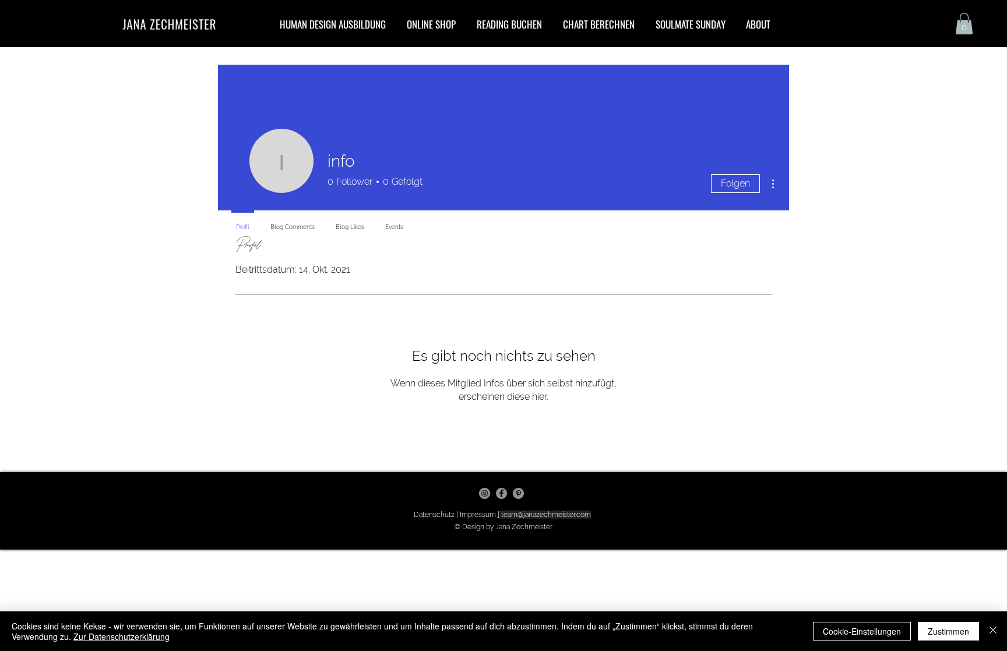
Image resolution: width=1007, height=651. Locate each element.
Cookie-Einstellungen (862, 631)
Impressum (479, 515)
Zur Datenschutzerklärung (121, 636)
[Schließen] (993, 631)
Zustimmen (948, 631)
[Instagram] (484, 493)
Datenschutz (435, 515)
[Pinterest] (518, 493)
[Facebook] (501, 493)
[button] (964, 23)
